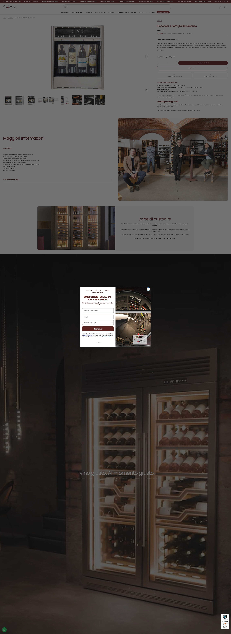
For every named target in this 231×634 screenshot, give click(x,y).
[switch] (225, 627)
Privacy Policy (107, 336)
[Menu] (228, 615)
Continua (98, 329)
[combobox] (97, 322)
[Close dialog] (148, 289)
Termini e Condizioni (87, 335)
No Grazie (97, 343)
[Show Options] (112, 322)
